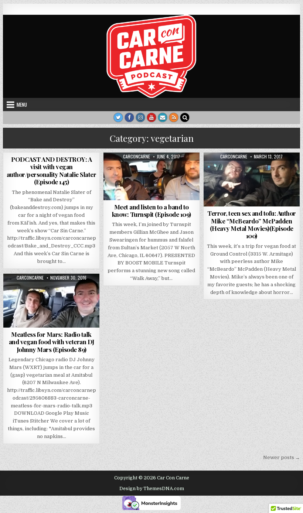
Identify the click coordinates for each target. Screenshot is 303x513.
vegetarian (182, 170)
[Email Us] (162, 117)
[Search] (184, 117)
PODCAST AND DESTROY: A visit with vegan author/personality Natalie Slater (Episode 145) (51, 170)
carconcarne (136, 156)
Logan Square (275, 170)
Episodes (116, 170)
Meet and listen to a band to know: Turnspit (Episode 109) (151, 210)
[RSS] (173, 117)
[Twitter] (118, 117)
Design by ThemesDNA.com (151, 488)
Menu (22, 104)
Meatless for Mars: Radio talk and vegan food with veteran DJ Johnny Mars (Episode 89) (51, 341)
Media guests (49, 291)
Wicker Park (152, 178)
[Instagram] (140, 117)
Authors (220, 170)
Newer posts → (281, 457)
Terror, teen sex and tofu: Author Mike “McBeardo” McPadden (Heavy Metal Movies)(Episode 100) (251, 224)
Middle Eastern (148, 170)
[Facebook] (129, 117)
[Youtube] (151, 117)
